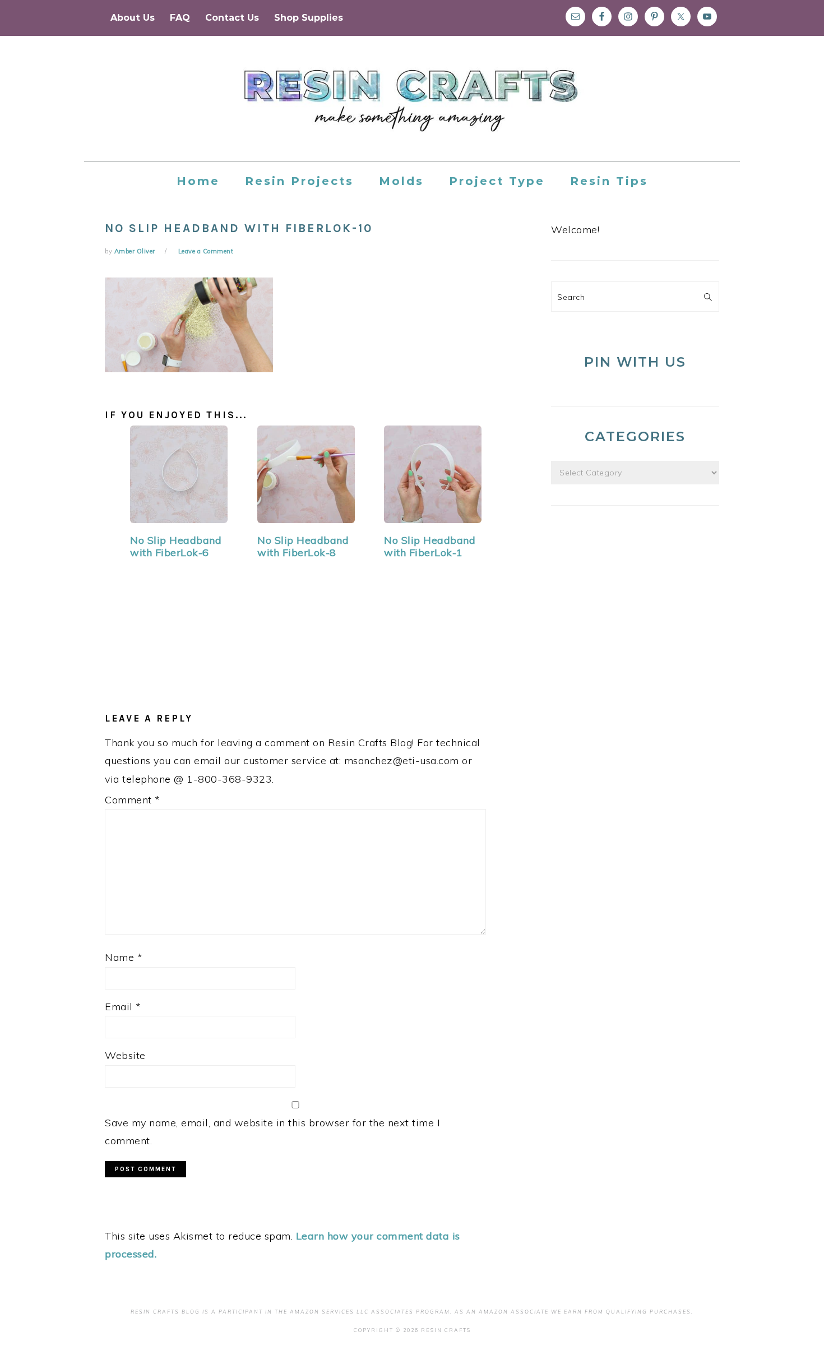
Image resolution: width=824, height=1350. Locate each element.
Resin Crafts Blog (412, 109)
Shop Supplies (308, 17)
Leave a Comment (206, 251)
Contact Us (232, 17)
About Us (132, 17)
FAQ (180, 17)
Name (123, 957)
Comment (132, 799)
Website (125, 1055)
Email (123, 1006)
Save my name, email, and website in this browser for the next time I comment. (272, 1131)
